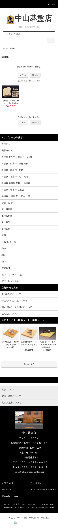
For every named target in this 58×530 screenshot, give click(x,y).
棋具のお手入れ (9, 313)
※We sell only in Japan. (10, 496)
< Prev (23, 75)
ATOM (52, 507)
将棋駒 (12, 48)
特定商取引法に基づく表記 (13, 507)
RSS (46, 507)
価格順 (30, 67)
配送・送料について (35, 504)
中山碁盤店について (11, 294)
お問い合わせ (7, 489)
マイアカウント (7, 483)
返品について (48, 504)
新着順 (38, 67)
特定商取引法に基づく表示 (15, 300)
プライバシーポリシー (33, 507)
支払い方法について (18, 504)
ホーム (5, 48)
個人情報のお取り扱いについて (17, 307)
